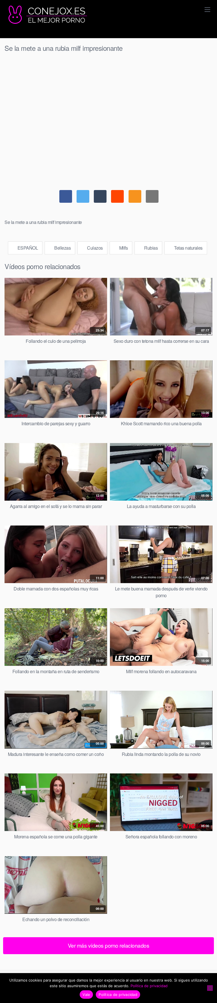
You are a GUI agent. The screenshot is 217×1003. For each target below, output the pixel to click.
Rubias (150, 248)
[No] (210, 988)
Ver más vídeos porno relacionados (108, 945)
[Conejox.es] (47, 15)
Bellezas (62, 248)
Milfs (123, 248)
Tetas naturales (188, 248)
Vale (86, 994)
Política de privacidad (149, 986)
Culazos (94, 248)
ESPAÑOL (27, 248)
